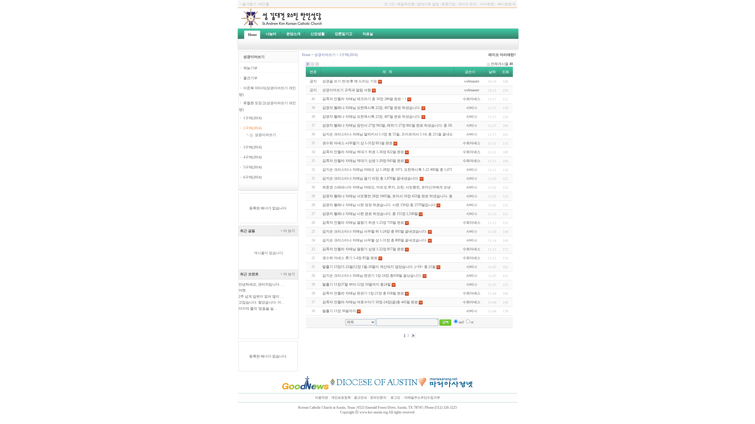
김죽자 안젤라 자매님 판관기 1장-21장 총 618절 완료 (363, 293)
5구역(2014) (252, 167)
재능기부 (250, 68)
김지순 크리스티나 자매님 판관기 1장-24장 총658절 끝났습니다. (372, 276)
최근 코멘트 (249, 274)
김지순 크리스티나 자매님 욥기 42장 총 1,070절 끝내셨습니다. (370, 178)
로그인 (395, 397)
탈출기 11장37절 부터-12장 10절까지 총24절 (356, 284)
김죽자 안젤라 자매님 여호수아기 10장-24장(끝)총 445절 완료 (370, 302)
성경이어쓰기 (265, 135)
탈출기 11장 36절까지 (339, 311)
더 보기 (289, 231)
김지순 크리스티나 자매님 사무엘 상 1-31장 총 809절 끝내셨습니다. (374, 240)
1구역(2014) (252, 118)
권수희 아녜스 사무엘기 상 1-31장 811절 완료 (357, 143)
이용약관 (321, 397)
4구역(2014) (252, 157)
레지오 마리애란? (502, 55)
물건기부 (250, 78)
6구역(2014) (252, 177)
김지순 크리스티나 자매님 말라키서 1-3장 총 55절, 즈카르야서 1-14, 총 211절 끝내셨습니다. (393, 134)
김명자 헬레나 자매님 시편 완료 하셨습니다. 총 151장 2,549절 (370, 214)
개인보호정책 (341, 397)
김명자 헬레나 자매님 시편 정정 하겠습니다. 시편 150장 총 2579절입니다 (379, 205)
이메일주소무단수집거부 (422, 397)
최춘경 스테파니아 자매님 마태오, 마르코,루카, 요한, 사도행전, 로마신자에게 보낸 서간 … (392, 187)
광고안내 (360, 397)
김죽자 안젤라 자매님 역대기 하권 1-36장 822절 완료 (363, 152)
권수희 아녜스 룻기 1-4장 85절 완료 (350, 258)
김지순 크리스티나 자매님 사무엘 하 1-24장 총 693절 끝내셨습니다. (374, 231)
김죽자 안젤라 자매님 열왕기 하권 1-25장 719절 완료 (363, 223)
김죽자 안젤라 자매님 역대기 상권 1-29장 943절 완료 (363, 161)
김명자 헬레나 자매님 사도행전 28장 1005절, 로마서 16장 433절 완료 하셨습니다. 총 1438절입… (396, 196)
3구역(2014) (252, 147)
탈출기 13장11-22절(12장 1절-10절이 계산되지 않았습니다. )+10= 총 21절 (379, 267)
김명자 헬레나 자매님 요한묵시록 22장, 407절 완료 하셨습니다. (371, 108)
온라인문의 (378, 397)
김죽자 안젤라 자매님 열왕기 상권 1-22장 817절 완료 (363, 249)
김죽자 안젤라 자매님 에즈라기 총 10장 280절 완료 (361, 99)
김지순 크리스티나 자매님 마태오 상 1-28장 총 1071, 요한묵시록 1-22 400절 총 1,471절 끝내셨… (396, 170)
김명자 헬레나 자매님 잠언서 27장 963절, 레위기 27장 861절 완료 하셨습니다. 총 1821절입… (394, 125)
